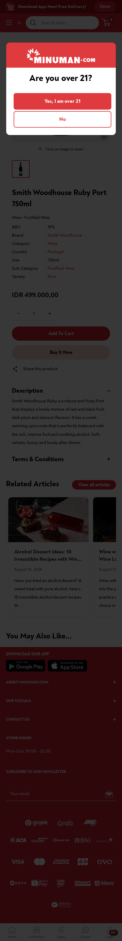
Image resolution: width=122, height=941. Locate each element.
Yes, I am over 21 (62, 101)
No (62, 119)
